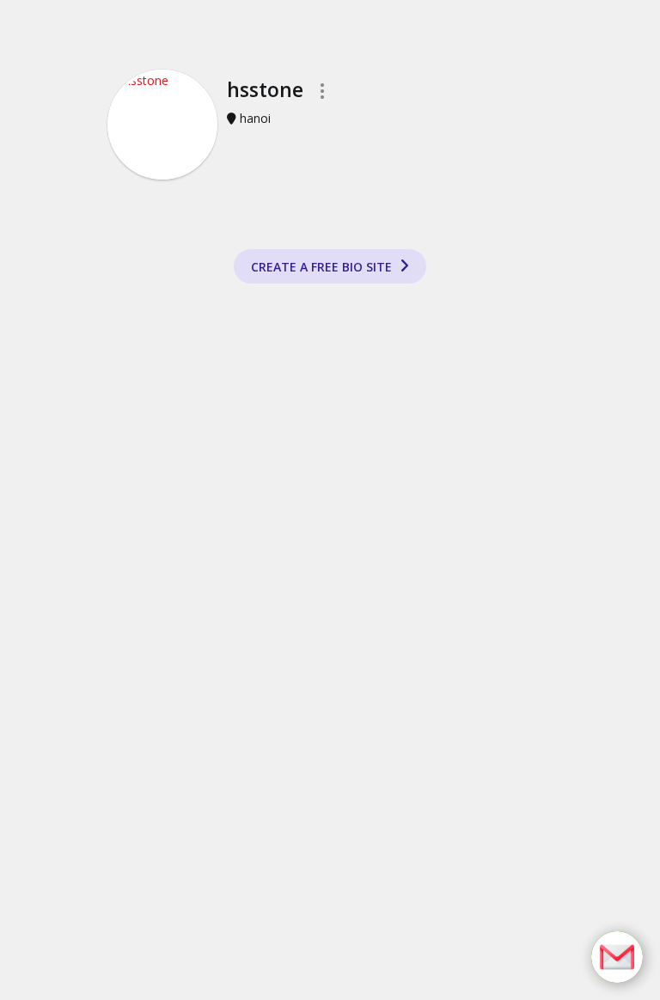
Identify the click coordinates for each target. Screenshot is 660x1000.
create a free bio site (323, 267)
